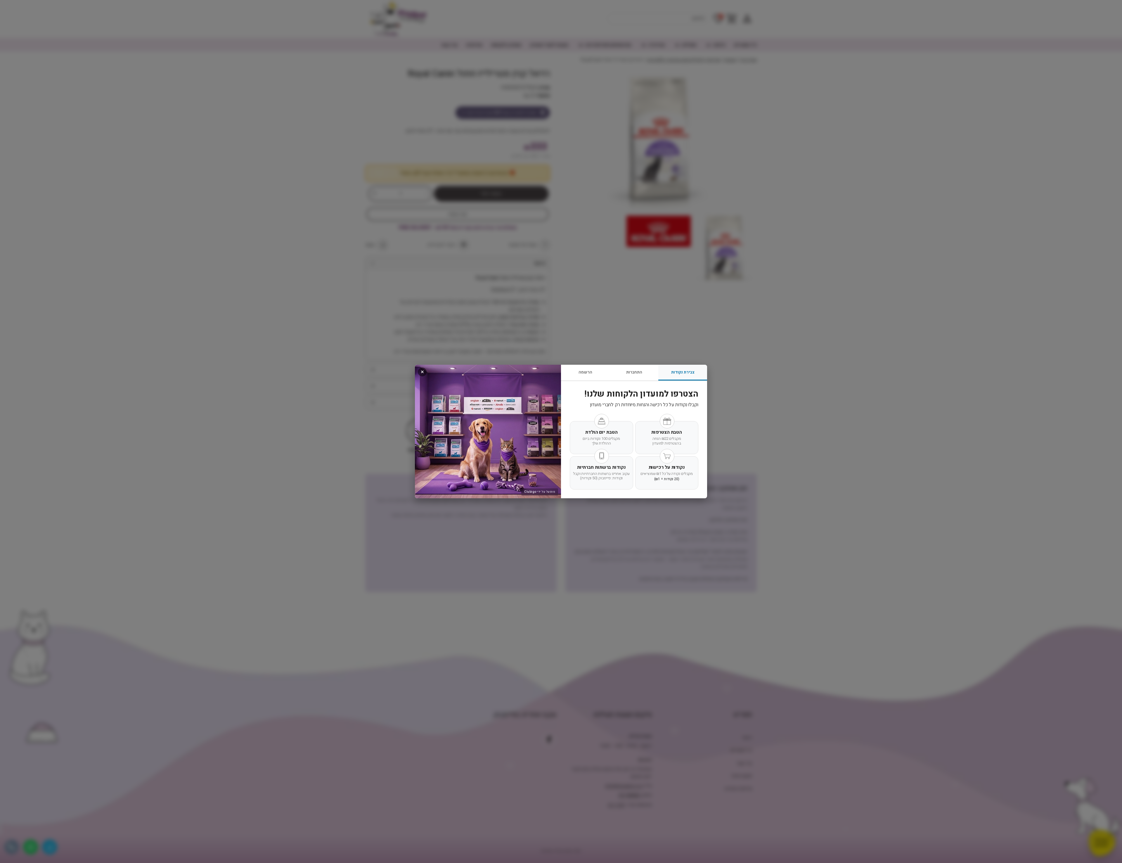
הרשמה (585, 372)
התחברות (634, 372)
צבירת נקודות (683, 372)
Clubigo (530, 492)
